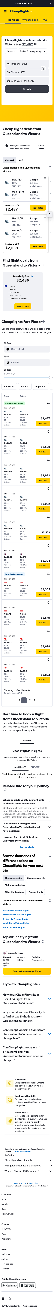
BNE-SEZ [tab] (27, 740)
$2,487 (27, 44)
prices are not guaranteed (21, 1151)
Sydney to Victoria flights (15, 919)
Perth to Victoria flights (14, 927)
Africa (23, 1183)
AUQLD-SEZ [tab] (20, 767)
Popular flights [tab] (36, 892)
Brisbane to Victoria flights (16, 910)
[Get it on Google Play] (10, 1285)
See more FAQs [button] (27, 847)
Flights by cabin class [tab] (15, 885)
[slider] (51, 377)
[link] (22, 306)
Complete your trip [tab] (36, 878)
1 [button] (23, 700)
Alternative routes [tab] (13, 878)
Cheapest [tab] (9, 160)
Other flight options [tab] (14, 892)
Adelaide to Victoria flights (16, 923)
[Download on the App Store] (28, 1285)
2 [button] (30, 700)
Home (15, 1183)
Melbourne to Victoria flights (17, 914)
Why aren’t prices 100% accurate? (21, 1171)
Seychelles (33, 1183)
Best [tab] (21, 160)
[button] (50, 3)
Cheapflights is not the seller (18, 1160)
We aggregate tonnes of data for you (22, 1165)
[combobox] (30, 349)
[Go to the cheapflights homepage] (21, 11)
